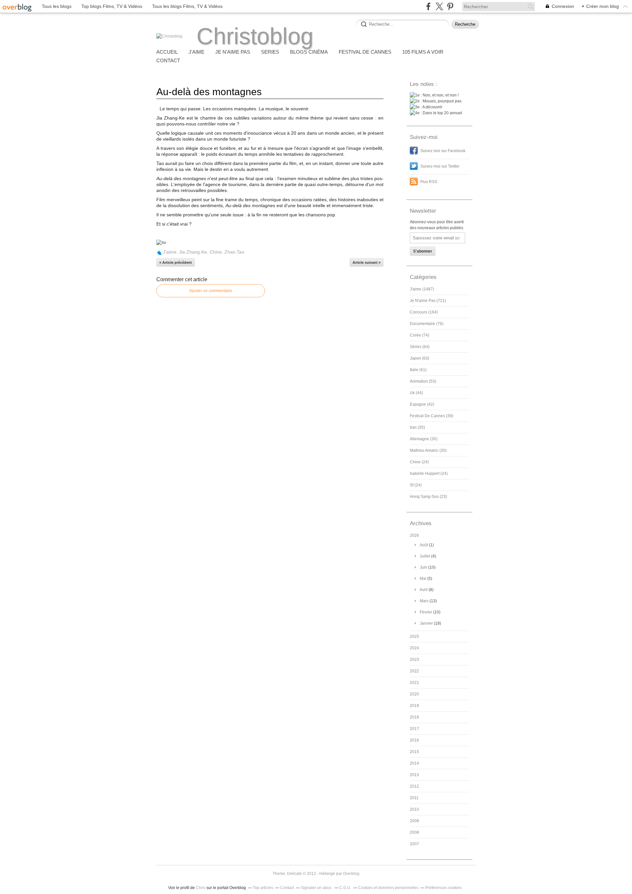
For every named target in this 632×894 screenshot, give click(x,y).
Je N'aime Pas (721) (428, 300)
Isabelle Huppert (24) (429, 473)
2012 (414, 786)
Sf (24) (416, 485)
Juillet (425, 556)
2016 (414, 740)
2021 (414, 682)
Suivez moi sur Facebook (442, 151)
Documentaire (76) (426, 323)
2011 (414, 798)
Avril (424, 589)
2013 (414, 774)
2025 (414, 636)
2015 (414, 751)
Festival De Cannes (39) (431, 416)
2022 (414, 671)
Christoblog (255, 36)
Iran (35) (417, 427)
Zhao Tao (234, 252)
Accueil (167, 52)
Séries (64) (420, 346)
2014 (414, 763)
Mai (423, 578)
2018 (414, 717)
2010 (414, 809)
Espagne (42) (422, 404)
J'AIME (196, 52)
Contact (168, 60)
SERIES (270, 52)
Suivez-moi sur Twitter (440, 166)
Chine (216, 252)
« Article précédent (175, 262)
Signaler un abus (316, 887)
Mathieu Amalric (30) (428, 450)
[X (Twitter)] (439, 6)
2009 (414, 821)
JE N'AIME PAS (232, 52)
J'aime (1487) (422, 289)
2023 (414, 659)
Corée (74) (419, 335)
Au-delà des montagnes (209, 91)
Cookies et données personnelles (388, 887)
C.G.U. (345, 887)
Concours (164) (424, 312)
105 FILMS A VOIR (422, 52)
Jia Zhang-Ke (193, 252)
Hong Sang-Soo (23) (428, 496)
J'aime (169, 252)
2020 (414, 694)
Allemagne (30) (423, 439)
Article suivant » (367, 262)
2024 (414, 648)
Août (424, 545)
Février (426, 612)
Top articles (263, 887)
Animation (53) (423, 381)
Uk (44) (416, 393)
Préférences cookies (443, 887)
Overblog (351, 873)
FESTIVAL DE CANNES (365, 52)
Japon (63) (419, 358)
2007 (414, 844)
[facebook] (428, 6)
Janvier (426, 623)
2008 (414, 832)
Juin (423, 567)
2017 (414, 728)
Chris (200, 887)
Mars (424, 601)
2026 (414, 535)
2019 (414, 705)
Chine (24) (419, 462)
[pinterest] (450, 6)
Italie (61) (418, 369)
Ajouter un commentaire (210, 290)
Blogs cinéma (309, 52)
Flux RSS (428, 181)
